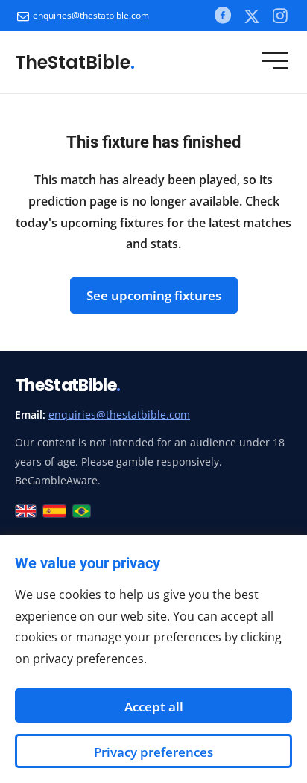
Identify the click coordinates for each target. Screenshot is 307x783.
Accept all (153, 706)
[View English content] (26, 511)
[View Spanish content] (54, 511)
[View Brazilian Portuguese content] (81, 511)
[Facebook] (222, 15)
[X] (251, 16)
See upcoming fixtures (153, 295)
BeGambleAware (56, 480)
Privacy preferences (153, 752)
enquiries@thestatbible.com (91, 15)
